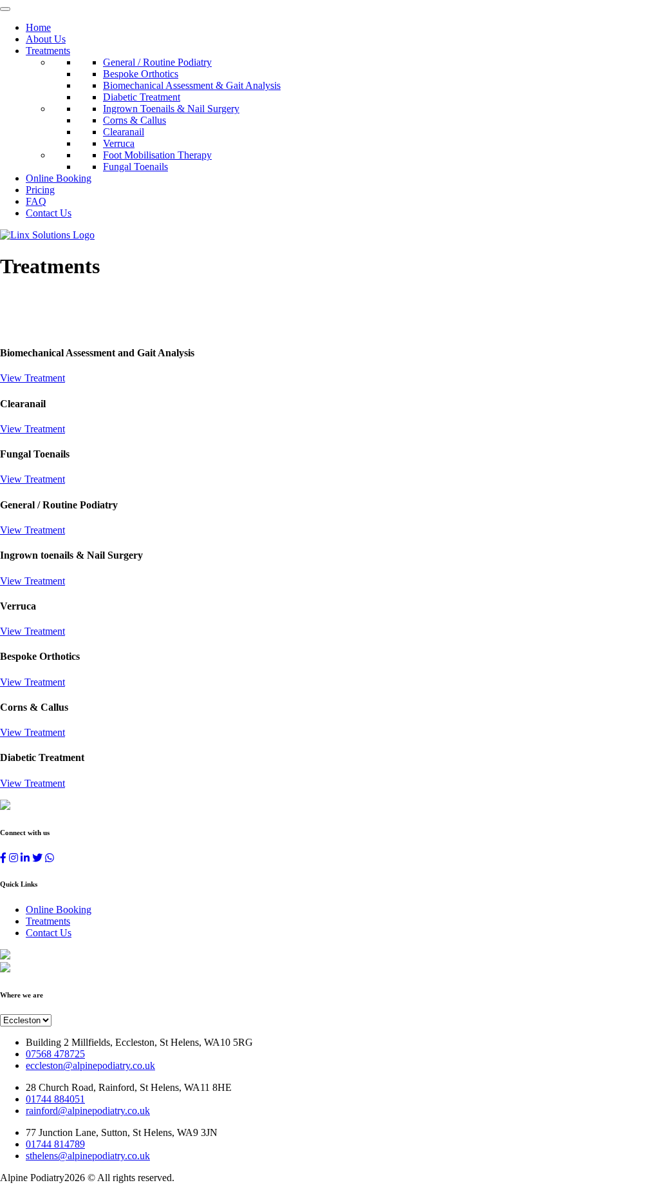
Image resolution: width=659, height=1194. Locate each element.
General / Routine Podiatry (157, 62)
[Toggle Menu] (5, 9)
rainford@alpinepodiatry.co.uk (88, 1110)
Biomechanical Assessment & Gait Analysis (192, 85)
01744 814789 (55, 1144)
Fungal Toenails (135, 166)
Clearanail (123, 131)
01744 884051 (55, 1098)
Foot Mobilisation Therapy (157, 154)
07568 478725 (55, 1053)
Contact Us (48, 212)
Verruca (119, 143)
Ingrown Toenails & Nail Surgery (171, 108)
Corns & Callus (134, 120)
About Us (46, 39)
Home (38, 27)
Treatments (48, 50)
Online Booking (58, 178)
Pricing (40, 189)
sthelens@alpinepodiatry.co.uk (88, 1155)
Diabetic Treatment (141, 96)
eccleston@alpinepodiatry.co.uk (90, 1065)
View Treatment (32, 377)
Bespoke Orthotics (140, 73)
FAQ (36, 201)
